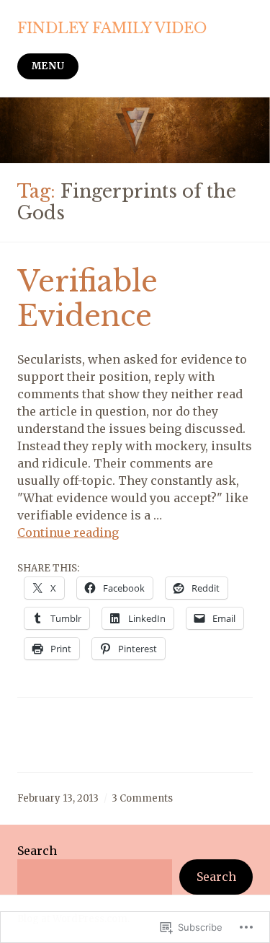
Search (37, 850)
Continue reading (68, 532)
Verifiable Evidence (87, 298)
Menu (48, 66)
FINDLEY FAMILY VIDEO (112, 28)
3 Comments (142, 798)
